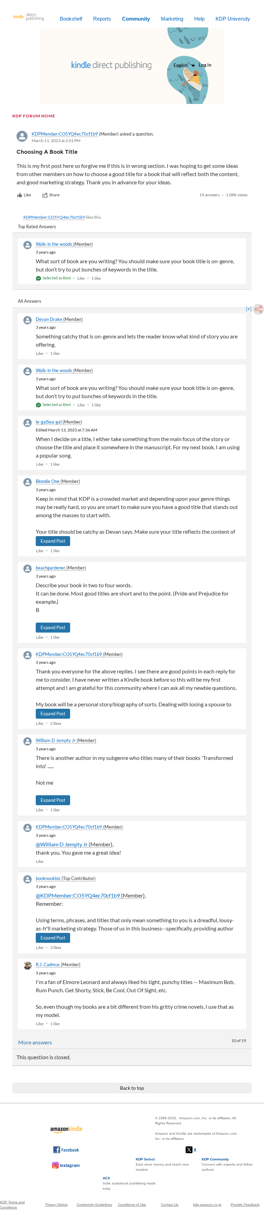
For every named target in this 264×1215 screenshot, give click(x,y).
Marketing (172, 19)
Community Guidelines (94, 1204)
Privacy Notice (56, 1204)
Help (199, 19)
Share (54, 194)
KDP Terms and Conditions (12, 1204)
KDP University (233, 19)
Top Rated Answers (37, 226)
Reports (102, 19)
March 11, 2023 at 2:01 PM (56, 140)
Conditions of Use (132, 1204)
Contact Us (169, 1204)
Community (136, 19)
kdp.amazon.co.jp (207, 1204)
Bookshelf (71, 19)
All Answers (29, 301)
